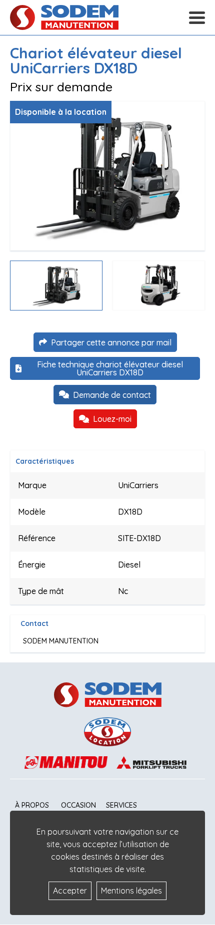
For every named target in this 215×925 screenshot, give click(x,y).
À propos (32, 805)
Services (121, 805)
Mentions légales (131, 891)
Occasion (78, 805)
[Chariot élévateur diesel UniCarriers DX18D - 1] (107, 175)
